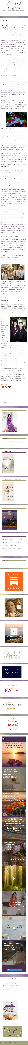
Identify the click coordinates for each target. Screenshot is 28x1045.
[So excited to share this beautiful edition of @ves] (14, 928)
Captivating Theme (13, 1042)
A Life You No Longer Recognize (10, 542)
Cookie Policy (6, 992)
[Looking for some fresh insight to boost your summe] (14, 953)
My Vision (23, 378)
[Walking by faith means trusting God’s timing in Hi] (14, 754)
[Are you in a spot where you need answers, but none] (14, 779)
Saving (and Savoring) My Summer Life (12, 539)
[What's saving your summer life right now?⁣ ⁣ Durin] (14, 903)
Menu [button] (15, 14)
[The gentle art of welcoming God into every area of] (14, 878)
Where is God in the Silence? (9, 553)
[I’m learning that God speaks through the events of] (14, 853)
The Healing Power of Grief (9, 545)
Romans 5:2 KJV (6, 364)
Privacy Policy (6, 989)
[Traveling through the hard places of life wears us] (14, 804)
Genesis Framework (23, 1042)
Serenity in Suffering (14, 5)
